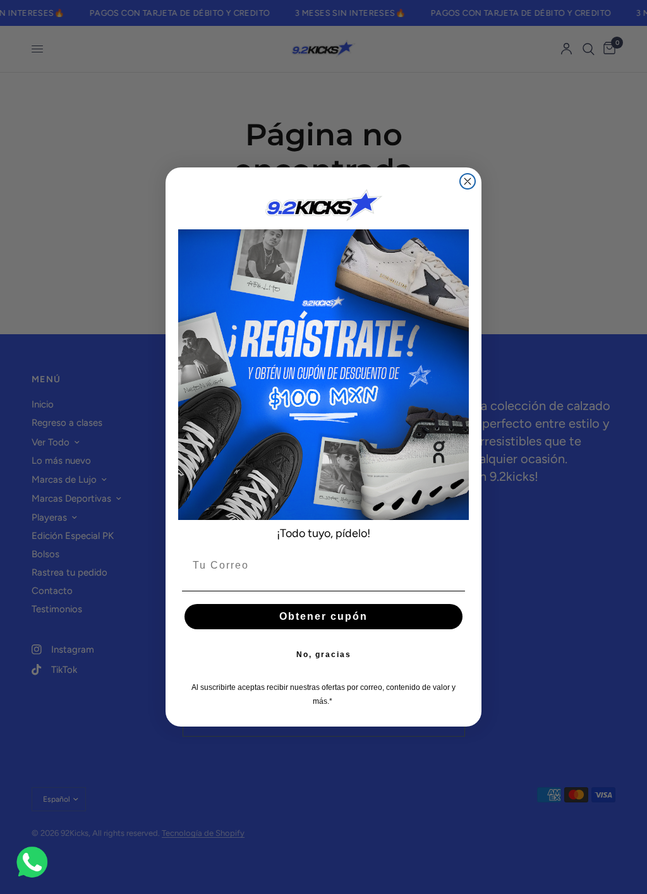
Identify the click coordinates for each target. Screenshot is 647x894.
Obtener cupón (323, 616)
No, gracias (323, 654)
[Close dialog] (467, 181)
